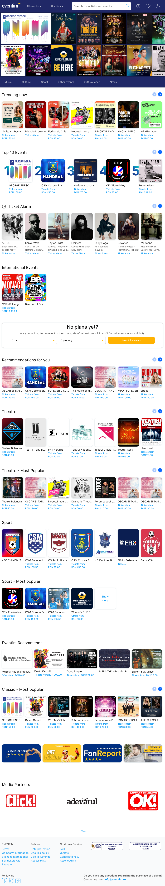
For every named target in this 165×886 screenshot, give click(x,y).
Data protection (40, 849)
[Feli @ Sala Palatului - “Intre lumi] (63, 28)
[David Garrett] (13, 60)
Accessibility (38, 860)
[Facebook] (4, 880)
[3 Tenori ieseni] (114, 28)
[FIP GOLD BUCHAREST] (139, 60)
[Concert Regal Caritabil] (139, 28)
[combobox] (98, 6)
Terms (5, 849)
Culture (26, 82)
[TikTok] (17, 880)
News (113, 82)
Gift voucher (92, 82)
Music (8, 82)
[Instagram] (11, 880)
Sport (44, 82)
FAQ (62, 849)
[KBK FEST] (38, 60)
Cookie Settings (40, 856)
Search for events (131, 340)
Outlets (64, 852)
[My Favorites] (148, 5)
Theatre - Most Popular (23, 470)
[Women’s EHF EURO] (63, 60)
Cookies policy (40, 852)
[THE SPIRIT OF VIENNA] (114, 60)
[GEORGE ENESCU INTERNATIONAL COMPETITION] (25, 28)
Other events (66, 82)
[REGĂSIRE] (89, 29)
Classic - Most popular (23, 689)
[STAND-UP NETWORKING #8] (89, 60)
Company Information (15, 852)
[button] (80, 44)
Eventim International (15, 856)
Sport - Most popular (21, 581)
